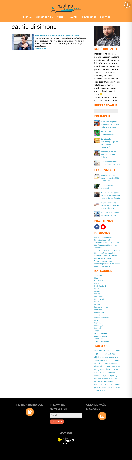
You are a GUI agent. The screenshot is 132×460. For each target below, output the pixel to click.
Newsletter (89, 17)
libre (112, 375)
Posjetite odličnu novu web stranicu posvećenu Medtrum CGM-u (110, 205)
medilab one (113, 379)
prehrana (97, 387)
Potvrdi (57, 421)
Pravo (96, 320)
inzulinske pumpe (101, 376)
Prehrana (97, 323)
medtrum (98, 384)
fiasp (118, 366)
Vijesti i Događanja (101, 341)
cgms (96, 354)
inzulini (96, 373)
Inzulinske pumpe (101, 307)
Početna (27, 17)
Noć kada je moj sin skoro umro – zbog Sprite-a (108, 154)
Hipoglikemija (99, 299)
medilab (105, 379)
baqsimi (112, 351)
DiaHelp (97, 283)
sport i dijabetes (100, 336)
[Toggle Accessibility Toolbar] (127, 5)
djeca (101, 363)
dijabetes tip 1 (105, 360)
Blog (96, 278)
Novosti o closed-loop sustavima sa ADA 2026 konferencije (110, 178)
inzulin (115, 369)
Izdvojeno (98, 310)
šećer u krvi (98, 331)
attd (107, 351)
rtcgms (104, 387)
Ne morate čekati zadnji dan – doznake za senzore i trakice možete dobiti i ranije (106, 255)
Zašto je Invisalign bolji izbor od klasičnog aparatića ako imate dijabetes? (106, 245)
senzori (111, 387)
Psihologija (98, 325)
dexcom (103, 354)
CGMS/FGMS (99, 281)
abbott (102, 351)
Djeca (96, 289)
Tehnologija (98, 339)
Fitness (97, 294)
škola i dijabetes (100, 333)
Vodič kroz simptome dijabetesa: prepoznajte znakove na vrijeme (110, 124)
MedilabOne (98, 382)
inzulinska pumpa (107, 372)
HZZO (96, 302)
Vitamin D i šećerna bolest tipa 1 (107, 250)
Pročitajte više (40, 49)
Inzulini (97, 304)
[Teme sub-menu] (66, 17)
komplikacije (99, 312)
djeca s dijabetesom (102, 366)
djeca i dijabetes (110, 363)
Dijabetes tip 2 (45, 17)
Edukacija (98, 291)
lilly (116, 376)
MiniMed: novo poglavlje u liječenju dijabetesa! (104, 238)
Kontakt (105, 17)
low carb (97, 379)
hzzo (108, 369)
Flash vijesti (98, 296)
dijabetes (99, 357)
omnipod (116, 384)
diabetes (111, 354)
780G (96, 351)
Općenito (97, 315)
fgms (113, 366)
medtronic (108, 381)
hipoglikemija (99, 369)
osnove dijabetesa (101, 318)
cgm (118, 351)
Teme (60, 17)
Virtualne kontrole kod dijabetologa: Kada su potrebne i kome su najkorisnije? (107, 263)
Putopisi (97, 328)
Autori (74, 17)
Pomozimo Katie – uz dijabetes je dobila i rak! (57, 35)
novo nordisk (107, 384)
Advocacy (98, 275)
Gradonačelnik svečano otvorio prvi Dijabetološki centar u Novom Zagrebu (110, 195)
